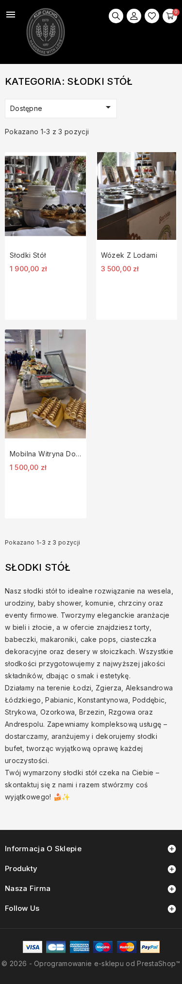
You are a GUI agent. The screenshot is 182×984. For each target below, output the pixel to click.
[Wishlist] (152, 16)
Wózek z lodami (129, 255)
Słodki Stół (28, 255)
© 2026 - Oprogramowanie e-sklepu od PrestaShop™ (90, 963)
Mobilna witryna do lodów (46, 454)
